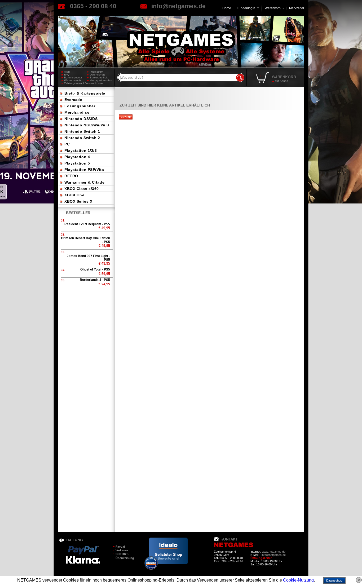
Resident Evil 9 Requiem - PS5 (87, 224)
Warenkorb (273, 7)
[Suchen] (240, 78)
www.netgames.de (273, 551)
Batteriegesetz (73, 77)
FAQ (66, 74)
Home (226, 8)
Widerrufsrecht (73, 80)
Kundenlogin (248, 8)
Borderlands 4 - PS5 (95, 280)
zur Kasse (281, 80)
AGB (67, 71)
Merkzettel (296, 8)
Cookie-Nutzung (298, 580)
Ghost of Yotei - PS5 (95, 269)
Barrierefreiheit (99, 77)
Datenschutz (97, 74)
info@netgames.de (178, 6)
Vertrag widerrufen (101, 80)
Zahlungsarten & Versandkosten (75, 83)
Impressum (96, 71)
